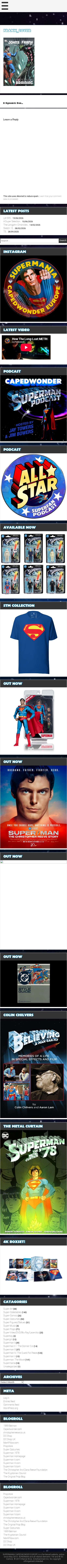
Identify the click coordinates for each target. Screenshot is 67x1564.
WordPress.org (10, 1408)
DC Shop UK (9, 1439)
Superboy (8, 1336)
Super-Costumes (11, 1319)
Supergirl (7, 1339)
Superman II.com (11, 1459)
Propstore (8, 1446)
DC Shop (7, 1436)
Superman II (9, 1342)
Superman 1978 (11, 1453)
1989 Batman (10, 1425)
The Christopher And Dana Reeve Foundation (25, 1470)
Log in (6, 1398)
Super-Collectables (12, 1312)
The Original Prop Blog (14, 1476)
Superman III (9, 1349)
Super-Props (9, 1329)
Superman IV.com (11, 1466)
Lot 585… (7, 218)
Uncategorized (10, 1366)
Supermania (9, 1363)
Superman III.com (11, 1463)
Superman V (9, 1356)
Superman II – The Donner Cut (18, 1346)
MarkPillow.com (11, 1442)
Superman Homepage (14, 1456)
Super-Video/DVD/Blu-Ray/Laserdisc (21, 1332)
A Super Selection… (12, 221)
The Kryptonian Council (14, 1473)
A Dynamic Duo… (13, 103)
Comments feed (11, 1404)
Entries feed (9, 1401)
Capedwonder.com (12, 1429)
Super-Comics (10, 1315)
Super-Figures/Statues (14, 1322)
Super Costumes (11, 1449)
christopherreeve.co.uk (14, 1432)
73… (5, 231)
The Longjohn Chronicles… (16, 225)
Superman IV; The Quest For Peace (20, 1353)
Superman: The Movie (14, 1359)
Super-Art (8, 1309)
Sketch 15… (8, 228)
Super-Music (9, 1325)
